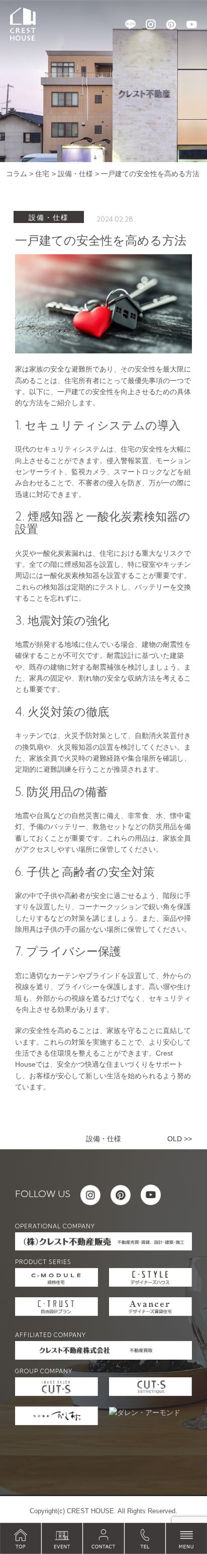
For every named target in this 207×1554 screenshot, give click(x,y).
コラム (16, 174)
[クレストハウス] (23, 24)
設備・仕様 (75, 174)
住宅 (42, 174)
